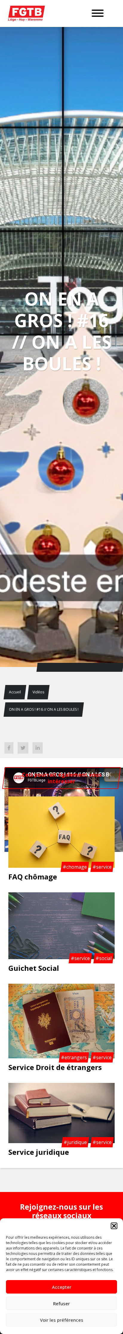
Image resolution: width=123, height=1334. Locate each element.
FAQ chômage (32, 877)
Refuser (61, 1303)
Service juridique (38, 1152)
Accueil (15, 692)
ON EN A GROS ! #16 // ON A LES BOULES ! (44, 709)
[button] (114, 1226)
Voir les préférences (61, 1320)
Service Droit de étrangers (55, 1067)
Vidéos (38, 692)
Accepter (61, 1287)
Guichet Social (33, 968)
